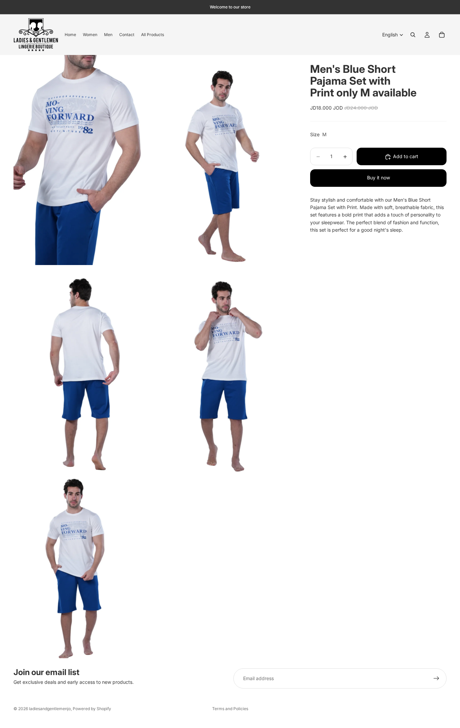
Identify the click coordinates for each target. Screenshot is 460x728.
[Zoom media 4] (224, 371)
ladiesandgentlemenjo (50, 708)
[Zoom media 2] (224, 160)
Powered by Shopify (92, 708)
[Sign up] (436, 678)
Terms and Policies (230, 708)
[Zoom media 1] (83, 160)
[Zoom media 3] (83, 371)
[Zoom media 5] (83, 567)
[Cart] (441, 34)
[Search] (412, 34)
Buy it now (378, 178)
